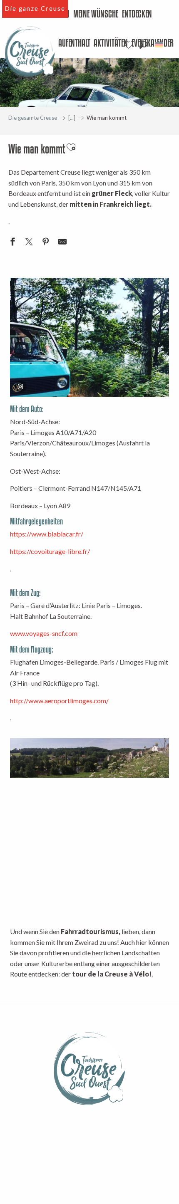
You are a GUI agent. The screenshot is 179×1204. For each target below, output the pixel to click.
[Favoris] (129, 44)
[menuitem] (96, 14)
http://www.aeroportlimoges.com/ (59, 701)
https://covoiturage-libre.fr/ (50, 551)
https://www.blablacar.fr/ (46, 534)
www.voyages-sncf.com (43, 633)
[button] (143, 44)
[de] (160, 45)
